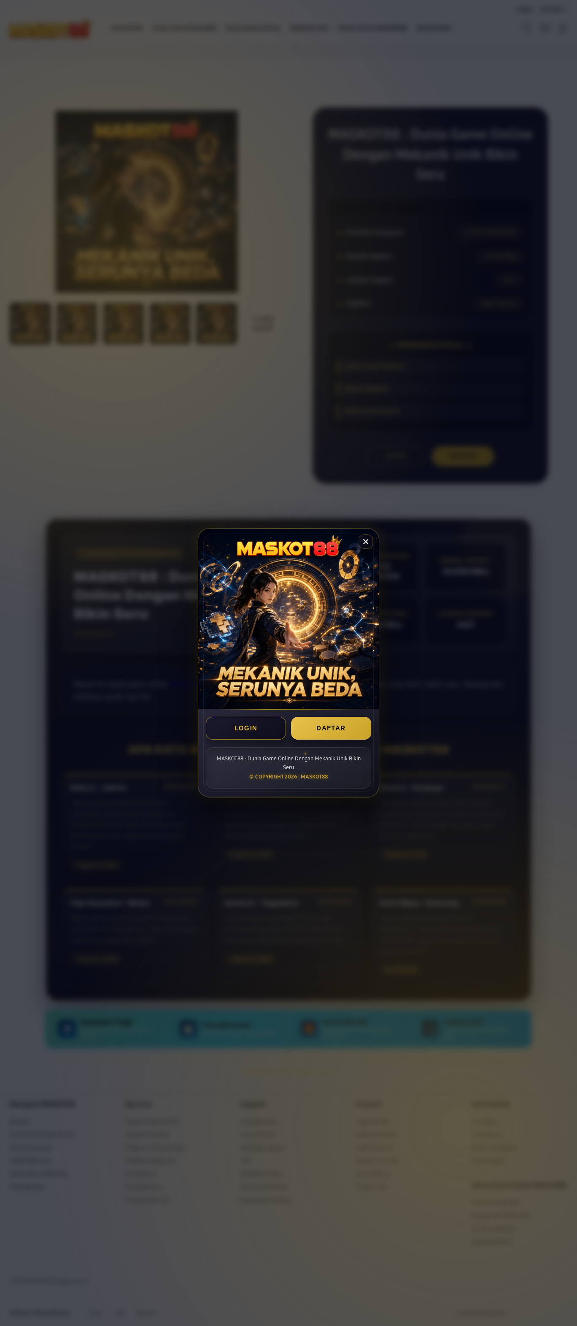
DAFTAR (331, 728)
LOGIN (246, 728)
